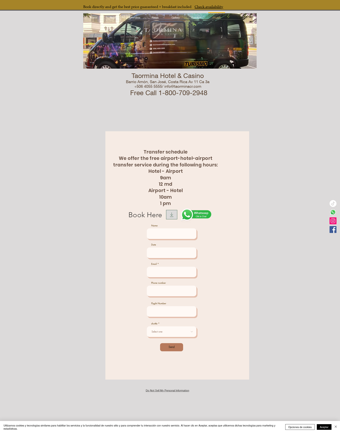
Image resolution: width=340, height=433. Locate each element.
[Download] (171, 214)
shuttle (154, 323)
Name (154, 225)
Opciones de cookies (300, 427)
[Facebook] (333, 229)
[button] (134, 16)
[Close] (336, 427)
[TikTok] (333, 203)
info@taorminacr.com (182, 86)
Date (153, 245)
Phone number (158, 283)
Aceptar (324, 427)
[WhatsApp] (333, 212)
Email (154, 264)
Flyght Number (158, 303)
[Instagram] (333, 220)
